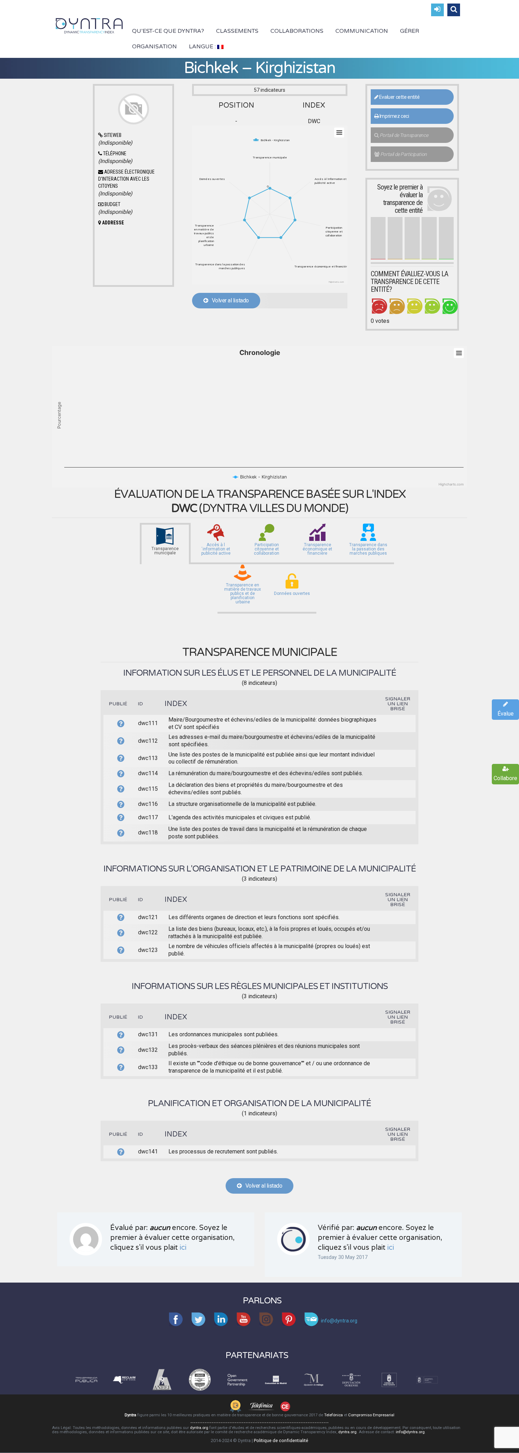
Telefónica (333, 1415)
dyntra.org (199, 1427)
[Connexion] (437, 10)
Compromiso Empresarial (371, 1415)
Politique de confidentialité (281, 1440)
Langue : (203, 46)
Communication (361, 31)
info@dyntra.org (410, 1432)
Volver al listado (228, 300)
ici (183, 1247)
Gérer (409, 31)
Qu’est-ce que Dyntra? (168, 31)
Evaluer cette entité (398, 97)
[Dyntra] (89, 25)
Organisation (154, 46)
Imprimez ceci (393, 116)
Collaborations (296, 31)
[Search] (454, 10)
